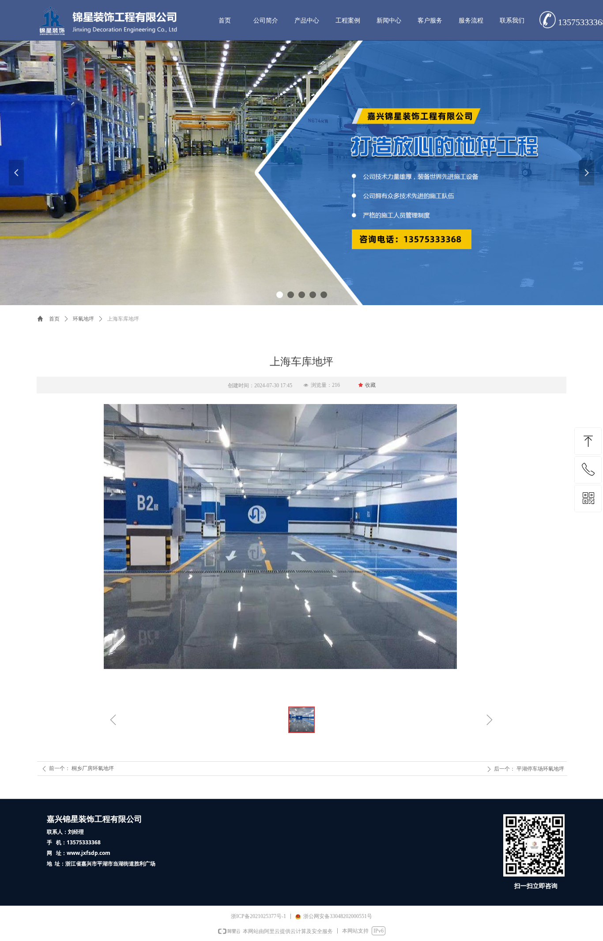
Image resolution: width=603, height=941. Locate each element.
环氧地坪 (83, 319)
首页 (54, 319)
